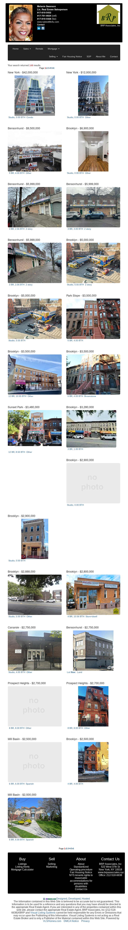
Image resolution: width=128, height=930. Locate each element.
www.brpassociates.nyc (111, 872)
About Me (100, 56)
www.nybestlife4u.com (48, 22)
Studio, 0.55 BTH (79, 284)
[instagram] (43, 28)
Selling (52, 56)
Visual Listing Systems (42, 912)
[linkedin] (39, 28)
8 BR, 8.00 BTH (19, 728)
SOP (89, 56)
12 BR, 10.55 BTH (20, 396)
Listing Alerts (22, 866)
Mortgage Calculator (22, 869)
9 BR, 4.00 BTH (19, 173)
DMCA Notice (71, 921)
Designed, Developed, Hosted (73, 898)
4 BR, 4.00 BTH (75, 783)
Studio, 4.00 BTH (20, 672)
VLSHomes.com (52, 921)
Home (16, 48)
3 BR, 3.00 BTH (78, 229)
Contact (114, 56)
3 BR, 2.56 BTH (20, 229)
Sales (26, 48)
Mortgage (53, 48)
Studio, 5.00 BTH (20, 616)
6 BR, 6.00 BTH (21, 783)
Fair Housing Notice (72, 56)
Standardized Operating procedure (81, 868)
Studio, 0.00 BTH (20, 117)
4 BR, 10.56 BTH (81, 616)
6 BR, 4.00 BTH (75, 340)
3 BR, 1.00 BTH (75, 449)
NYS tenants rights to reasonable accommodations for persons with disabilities (81, 881)
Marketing (51, 866)
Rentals (39, 48)
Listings (22, 864)
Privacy (85, 921)
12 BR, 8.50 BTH (20, 452)
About (81, 864)
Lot (74, 672)
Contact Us (81, 889)
